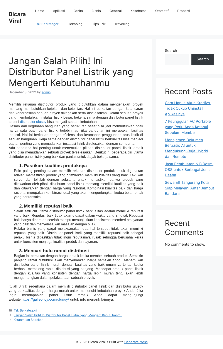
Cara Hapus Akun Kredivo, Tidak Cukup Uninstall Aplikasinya (188, 108)
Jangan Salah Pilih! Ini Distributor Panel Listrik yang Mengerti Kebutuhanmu (68, 315)
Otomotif (162, 11)
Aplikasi (59, 11)
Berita (78, 11)
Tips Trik (99, 24)
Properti (183, 11)
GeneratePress (136, 342)
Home (39, 11)
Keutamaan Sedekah (29, 320)
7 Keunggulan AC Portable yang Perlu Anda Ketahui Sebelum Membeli (188, 127)
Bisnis (96, 11)
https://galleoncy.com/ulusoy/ (45, 299)
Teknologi (75, 24)
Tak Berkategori (47, 24)
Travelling (122, 24)
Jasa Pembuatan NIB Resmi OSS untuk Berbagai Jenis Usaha (189, 169)
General (116, 11)
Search (171, 50)
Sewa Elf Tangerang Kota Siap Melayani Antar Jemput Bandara (189, 188)
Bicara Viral (17, 17)
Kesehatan (138, 11)
